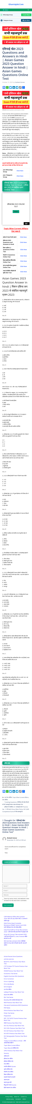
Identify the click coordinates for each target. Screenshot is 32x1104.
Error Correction (9, 979)
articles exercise (9, 959)
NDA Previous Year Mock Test (13, 1002)
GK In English (8, 987)
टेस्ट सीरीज (5, 800)
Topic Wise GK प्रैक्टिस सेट (11, 1048)
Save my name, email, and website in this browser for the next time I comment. (16, 899)
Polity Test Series (9, 1013)
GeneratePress (25, 1102)
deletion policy (10, 1099)
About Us (16, 1096)
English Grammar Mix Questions (14, 976)
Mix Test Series (8, 997)
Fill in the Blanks (9, 984)
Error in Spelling (9, 981)
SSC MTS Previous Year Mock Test (14, 1033)
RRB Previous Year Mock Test (13, 1023)
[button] (28, 10)
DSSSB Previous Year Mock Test (13, 971)
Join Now (27, 15)
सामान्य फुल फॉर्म (7, 1082)
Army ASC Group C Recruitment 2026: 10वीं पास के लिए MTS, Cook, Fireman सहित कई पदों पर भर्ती (15, 936)
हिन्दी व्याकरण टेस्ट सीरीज (10, 1087)
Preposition (7, 1016)
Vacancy (6, 1053)
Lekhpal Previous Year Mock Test (14, 992)
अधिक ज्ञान (6, 1056)
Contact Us (24, 1096)
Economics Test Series (10, 973)
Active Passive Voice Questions (13, 956)
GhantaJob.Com (16, 4)
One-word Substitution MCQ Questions (16, 1005)
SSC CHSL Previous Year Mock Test (14, 1028)
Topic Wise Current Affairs (16, 228)
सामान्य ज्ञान (6, 1080)
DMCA (24, 1099)
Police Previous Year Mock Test (13, 1010)
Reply (6, 852)
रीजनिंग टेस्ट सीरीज (8, 1072)
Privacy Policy (9, 1096)
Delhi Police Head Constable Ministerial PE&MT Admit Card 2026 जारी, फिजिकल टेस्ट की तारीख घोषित (15, 925)
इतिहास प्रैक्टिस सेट (8, 1061)
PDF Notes (7, 1008)
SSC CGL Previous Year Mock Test (14, 1025)
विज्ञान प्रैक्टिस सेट (8, 1074)
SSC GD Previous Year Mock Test (13, 1031)
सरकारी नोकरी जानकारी (9, 1077)
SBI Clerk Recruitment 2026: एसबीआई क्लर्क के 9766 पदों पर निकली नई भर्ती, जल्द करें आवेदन (15, 943)
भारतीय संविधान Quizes (10, 1066)
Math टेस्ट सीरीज (8, 995)
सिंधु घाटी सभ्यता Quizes (10, 1085)
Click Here (20, 176)
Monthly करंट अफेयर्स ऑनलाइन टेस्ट (13, 1000)
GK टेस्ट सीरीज (8, 797)
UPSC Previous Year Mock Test (13, 1051)
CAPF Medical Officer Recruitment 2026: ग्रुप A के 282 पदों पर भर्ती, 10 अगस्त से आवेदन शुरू (15, 918)
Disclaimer (18, 1099)
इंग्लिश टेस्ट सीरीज (8, 1058)
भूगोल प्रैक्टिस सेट (8, 1069)
